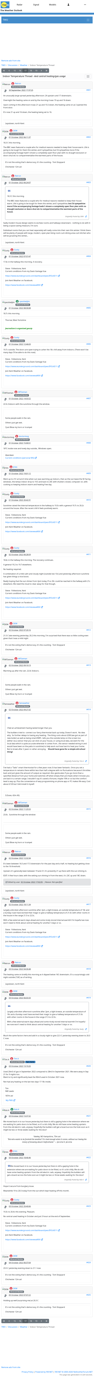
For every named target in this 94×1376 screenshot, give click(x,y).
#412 (88, 630)
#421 (88, 1116)
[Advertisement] (47, 41)
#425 (88, 1295)
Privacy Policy (27, 1372)
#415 (88, 809)
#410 (88, 500)
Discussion (13, 65)
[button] (4, 70)
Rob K (16, 1109)
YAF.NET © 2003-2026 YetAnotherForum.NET (74, 1372)
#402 (88, 137)
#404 (88, 256)
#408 (88, 443)
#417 (88, 904)
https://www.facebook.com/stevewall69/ (23, 285)
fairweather (24, 703)
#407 (88, 398)
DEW (15, 130)
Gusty (16, 249)
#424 (88, 1262)
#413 (88, 665)
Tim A (16, 1058)
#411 (88, 554)
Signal (36, 4)
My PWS (9, 1100)
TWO (5, 19)
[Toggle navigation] (88, 20)
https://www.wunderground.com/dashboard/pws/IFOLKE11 (31, 276)
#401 (88, 90)
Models (52, 4)
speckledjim (24, 301)
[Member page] (68, 4)
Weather (24, 65)
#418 (88, 969)
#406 (88, 344)
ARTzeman (22, 392)
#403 (88, 182)
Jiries (15, 467)
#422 (88, 1157)
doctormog (24, 436)
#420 (88, 1066)
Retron (18, 83)
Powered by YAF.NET (44, 1372)
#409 (88, 473)
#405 (88, 308)
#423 (88, 1206)
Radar (19, 4)
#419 (88, 997)
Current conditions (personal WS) (20, 458)
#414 (88, 709)
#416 (88, 858)
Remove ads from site (10, 60)
